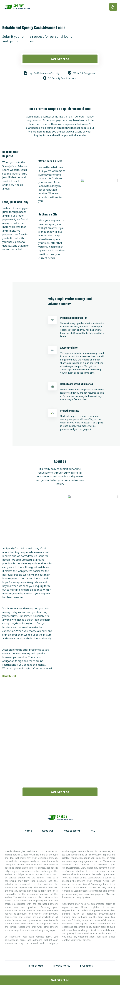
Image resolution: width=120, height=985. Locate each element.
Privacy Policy (61, 965)
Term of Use (35, 965)
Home (28, 830)
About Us (47, 830)
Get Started (60, 59)
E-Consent (86, 965)
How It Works (71, 830)
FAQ (92, 830)
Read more (9, 676)
